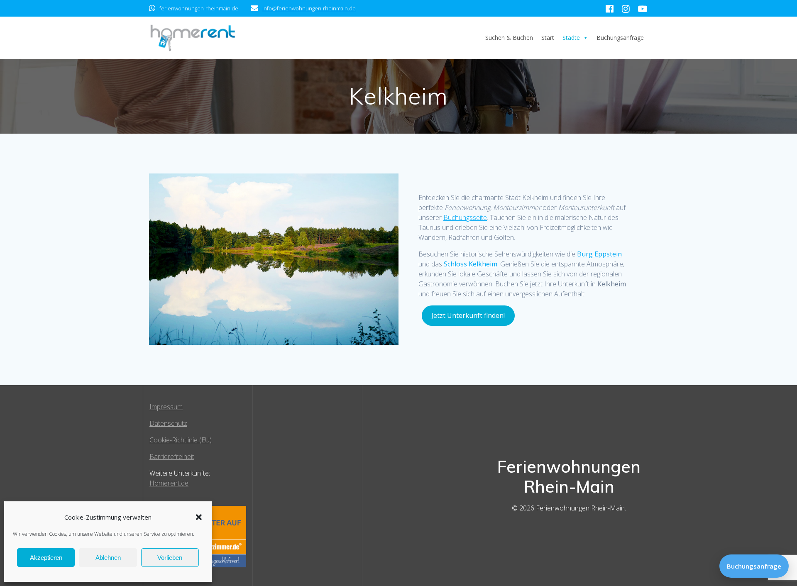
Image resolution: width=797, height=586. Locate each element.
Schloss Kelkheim (470, 264)
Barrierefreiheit (171, 456)
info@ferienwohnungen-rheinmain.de (309, 8)
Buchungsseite (465, 217)
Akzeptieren (46, 557)
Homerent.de (168, 483)
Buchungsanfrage (620, 38)
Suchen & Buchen (509, 38)
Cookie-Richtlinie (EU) (180, 439)
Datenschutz (168, 423)
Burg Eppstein (599, 254)
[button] (199, 517)
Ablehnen (108, 557)
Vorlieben (169, 557)
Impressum (166, 406)
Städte (571, 38)
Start (547, 38)
